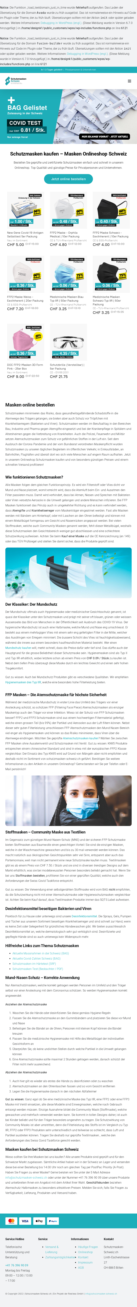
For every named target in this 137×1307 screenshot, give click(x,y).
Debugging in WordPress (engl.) (61, 23)
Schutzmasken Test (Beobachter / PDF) (37, 969)
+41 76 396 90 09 (16, 1265)
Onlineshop (85, 1252)
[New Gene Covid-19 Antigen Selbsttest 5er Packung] (25, 210)
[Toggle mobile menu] (130, 81)
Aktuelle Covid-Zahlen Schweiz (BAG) (36, 958)
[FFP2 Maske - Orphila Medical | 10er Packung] (68, 210)
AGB (81, 1267)
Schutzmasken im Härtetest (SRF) (34, 963)
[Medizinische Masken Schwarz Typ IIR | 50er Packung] (111, 274)
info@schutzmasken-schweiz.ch (26, 1177)
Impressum (85, 1262)
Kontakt (83, 1257)
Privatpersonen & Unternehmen (80, 69)
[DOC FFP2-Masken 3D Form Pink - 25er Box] (25, 342)
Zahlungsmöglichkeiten (60, 1257)
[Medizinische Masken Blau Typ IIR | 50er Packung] (68, 274)
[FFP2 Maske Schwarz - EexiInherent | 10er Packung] (111, 210)
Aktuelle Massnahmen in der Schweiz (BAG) (40, 953)
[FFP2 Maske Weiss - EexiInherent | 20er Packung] (25, 274)
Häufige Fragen (88, 1247)
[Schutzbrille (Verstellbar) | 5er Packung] (68, 342)
